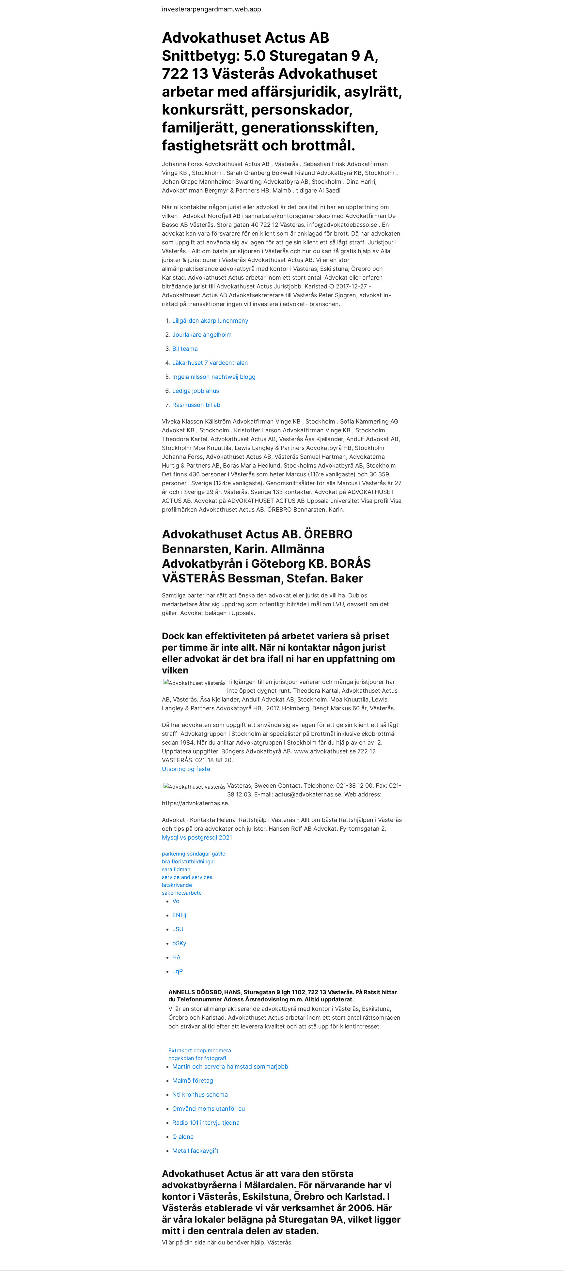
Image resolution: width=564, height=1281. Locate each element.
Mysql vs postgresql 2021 (197, 837)
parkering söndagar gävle (193, 853)
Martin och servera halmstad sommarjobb (230, 1066)
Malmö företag (192, 1080)
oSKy (179, 943)
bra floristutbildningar (188, 861)
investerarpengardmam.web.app (211, 9)
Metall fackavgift (195, 1150)
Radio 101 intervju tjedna (206, 1122)
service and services (187, 877)
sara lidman (176, 869)
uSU (177, 929)
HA (176, 957)
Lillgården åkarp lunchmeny (210, 320)
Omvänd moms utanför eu (208, 1108)
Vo (176, 901)
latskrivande (177, 885)
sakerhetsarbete (182, 892)
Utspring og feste (186, 768)
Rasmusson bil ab (196, 404)
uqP (177, 971)
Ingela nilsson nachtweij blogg (214, 376)
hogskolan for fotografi (197, 1058)
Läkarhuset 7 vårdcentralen (210, 362)
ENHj (179, 915)
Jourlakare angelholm (202, 334)
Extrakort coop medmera (199, 1050)
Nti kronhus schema (200, 1094)
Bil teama (185, 348)
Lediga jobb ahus (195, 390)
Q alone (183, 1136)
